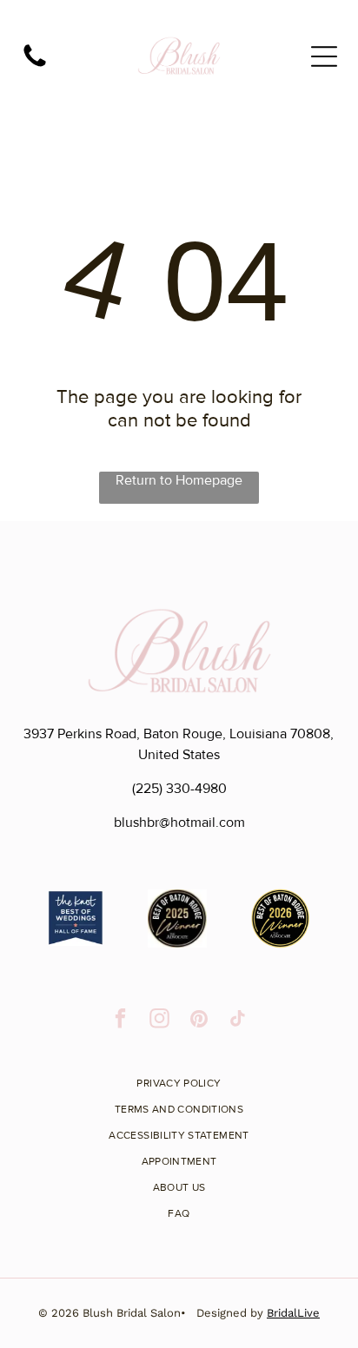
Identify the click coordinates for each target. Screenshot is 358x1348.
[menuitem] (179, 1077)
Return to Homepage (179, 480)
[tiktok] (237, 1020)
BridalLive (293, 1312)
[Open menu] (324, 56)
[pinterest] (198, 1020)
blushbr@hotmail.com (179, 822)
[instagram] (159, 1020)
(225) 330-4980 (179, 788)
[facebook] (120, 1020)
